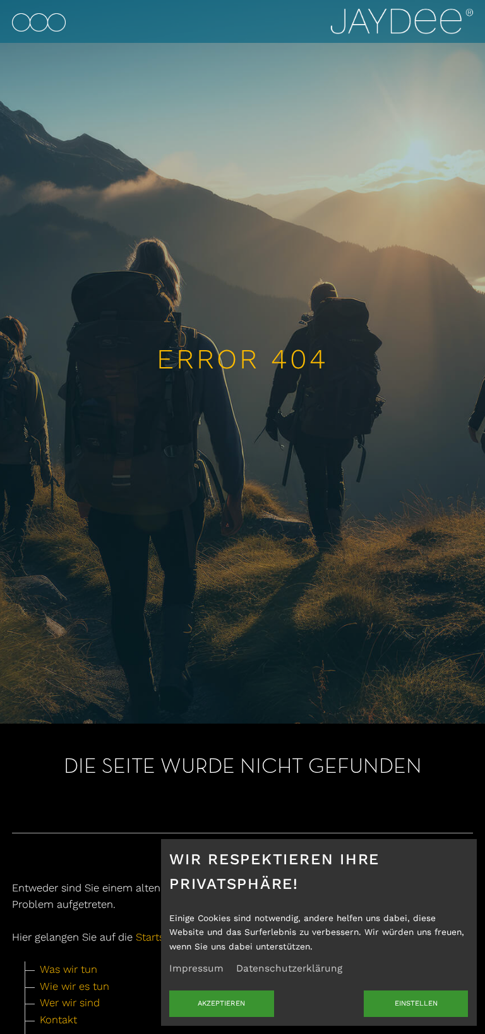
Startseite (159, 937)
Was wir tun (68, 969)
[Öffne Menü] (39, 21)
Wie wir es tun (74, 986)
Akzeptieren (221, 1003)
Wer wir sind (70, 1003)
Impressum (196, 968)
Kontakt (58, 1020)
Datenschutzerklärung (289, 968)
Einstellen (416, 1003)
